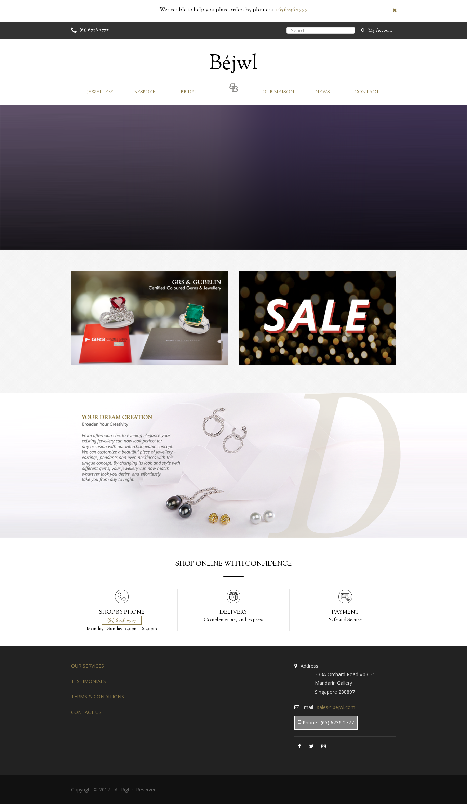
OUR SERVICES (87, 666)
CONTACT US (86, 712)
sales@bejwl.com (336, 707)
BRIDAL (189, 92)
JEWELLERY (100, 92)
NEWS (322, 92)
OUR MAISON (278, 92)
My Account (380, 31)
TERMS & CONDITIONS (97, 696)
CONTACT (366, 92)
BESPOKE (145, 92)
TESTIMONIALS (88, 681)
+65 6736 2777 (291, 10)
